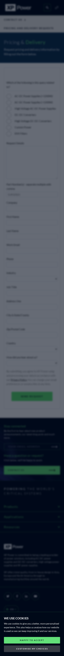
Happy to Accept (32, 640)
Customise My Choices (32, 648)
